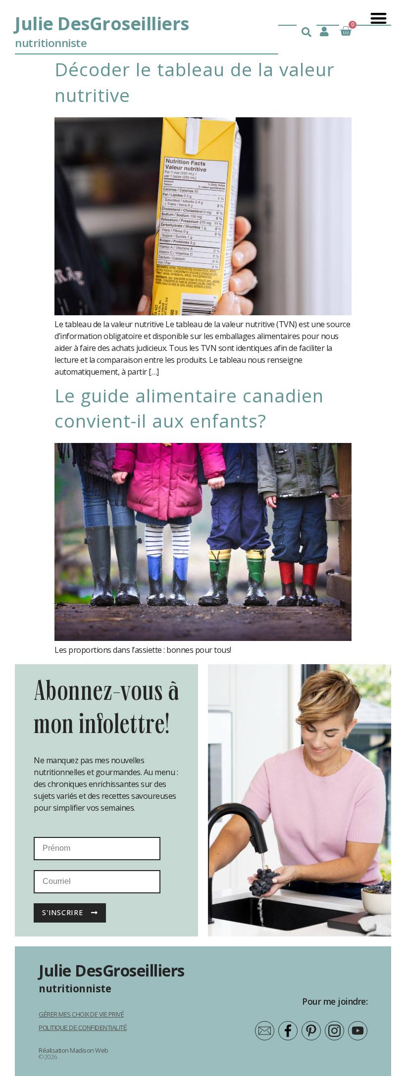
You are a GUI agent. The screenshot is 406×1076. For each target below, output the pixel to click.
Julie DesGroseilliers (102, 23)
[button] (378, 18)
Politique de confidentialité (83, 1028)
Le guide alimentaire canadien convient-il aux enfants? (189, 408)
